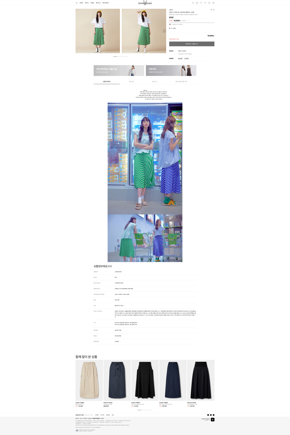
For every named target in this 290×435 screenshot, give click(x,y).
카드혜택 (186, 58)
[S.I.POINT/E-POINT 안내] (183, 24)
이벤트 (92, 3)
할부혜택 (180, 58)
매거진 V (98, 3)
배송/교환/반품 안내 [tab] (181, 81)
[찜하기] (211, 10)
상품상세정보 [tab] (107, 81)
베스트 (87, 3)
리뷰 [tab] (131, 81)
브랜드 (81, 3)
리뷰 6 (174, 28)
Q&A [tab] (154, 81)
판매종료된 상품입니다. (191, 44)
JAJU (171, 10)
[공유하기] (213, 10)
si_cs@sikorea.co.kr (118, 422)
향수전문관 (106, 3)
